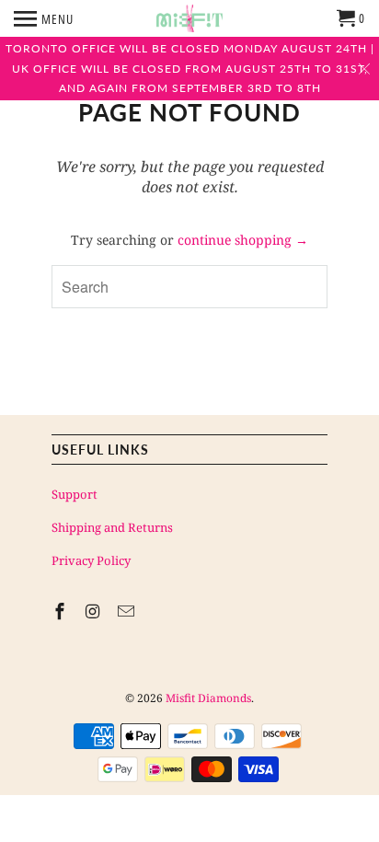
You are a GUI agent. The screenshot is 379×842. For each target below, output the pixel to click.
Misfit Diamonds (208, 698)
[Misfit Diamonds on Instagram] (95, 611)
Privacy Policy (91, 560)
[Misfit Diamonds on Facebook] (62, 611)
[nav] (44, 18)
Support (75, 494)
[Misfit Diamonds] (189, 18)
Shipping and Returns (112, 527)
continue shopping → (243, 239)
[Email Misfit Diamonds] (128, 611)
